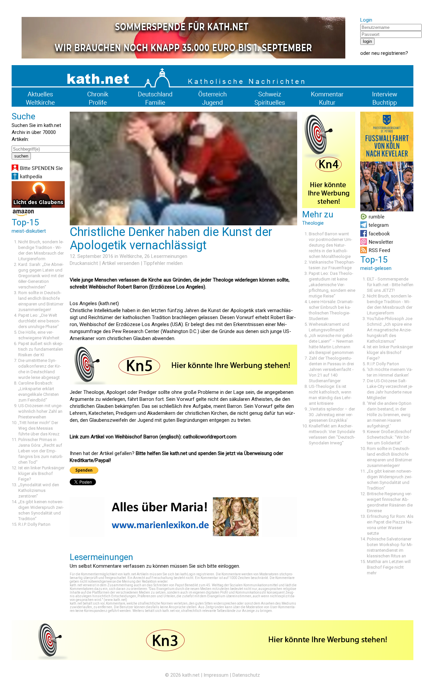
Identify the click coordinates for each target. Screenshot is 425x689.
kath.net (191, 675)
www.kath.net (115, 600)
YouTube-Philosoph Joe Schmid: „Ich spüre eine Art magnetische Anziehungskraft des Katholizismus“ (389, 330)
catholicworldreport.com (209, 437)
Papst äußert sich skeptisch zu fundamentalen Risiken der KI (40, 349)
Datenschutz (246, 675)
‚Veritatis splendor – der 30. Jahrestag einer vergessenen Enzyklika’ (332, 414)
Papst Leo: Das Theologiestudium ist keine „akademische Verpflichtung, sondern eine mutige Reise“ (332, 284)
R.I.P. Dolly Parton (34, 524)
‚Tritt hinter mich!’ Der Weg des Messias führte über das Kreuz (38, 428)
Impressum (216, 675)
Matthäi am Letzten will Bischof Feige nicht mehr (389, 567)
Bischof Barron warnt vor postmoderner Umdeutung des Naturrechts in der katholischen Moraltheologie (330, 245)
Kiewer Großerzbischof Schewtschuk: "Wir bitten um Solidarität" (389, 437)
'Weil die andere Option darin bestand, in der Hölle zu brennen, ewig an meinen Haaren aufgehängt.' (389, 414)
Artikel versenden (120, 263)
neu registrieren (388, 53)
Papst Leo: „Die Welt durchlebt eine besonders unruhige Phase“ (39, 321)
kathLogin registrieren (197, 574)
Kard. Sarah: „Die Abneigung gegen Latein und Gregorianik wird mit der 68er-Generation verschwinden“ (41, 275)
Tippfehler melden (163, 263)
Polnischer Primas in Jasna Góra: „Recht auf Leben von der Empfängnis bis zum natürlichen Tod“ (40, 451)
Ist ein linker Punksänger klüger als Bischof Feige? (41, 473)
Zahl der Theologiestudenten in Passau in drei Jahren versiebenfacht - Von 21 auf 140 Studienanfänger (331, 369)
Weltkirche (131, 256)
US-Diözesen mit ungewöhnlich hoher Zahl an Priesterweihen (40, 411)
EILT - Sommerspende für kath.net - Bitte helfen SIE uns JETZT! (390, 285)
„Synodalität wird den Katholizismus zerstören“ (38, 490)
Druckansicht (84, 263)
